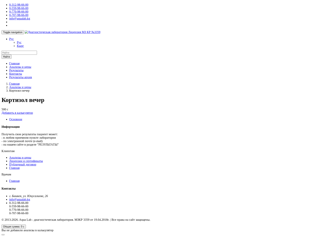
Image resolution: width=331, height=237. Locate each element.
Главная (14, 63)
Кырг (20, 45)
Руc (11, 39)
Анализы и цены (20, 66)
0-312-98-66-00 (18, 4)
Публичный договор (22, 164)
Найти (6, 56)
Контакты (15, 73)
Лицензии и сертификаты (26, 161)
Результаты (16, 70)
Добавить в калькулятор (17, 112)
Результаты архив (20, 77)
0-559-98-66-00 (18, 8)
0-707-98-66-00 (18, 15)
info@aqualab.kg (19, 18)
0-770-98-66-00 (18, 11)
